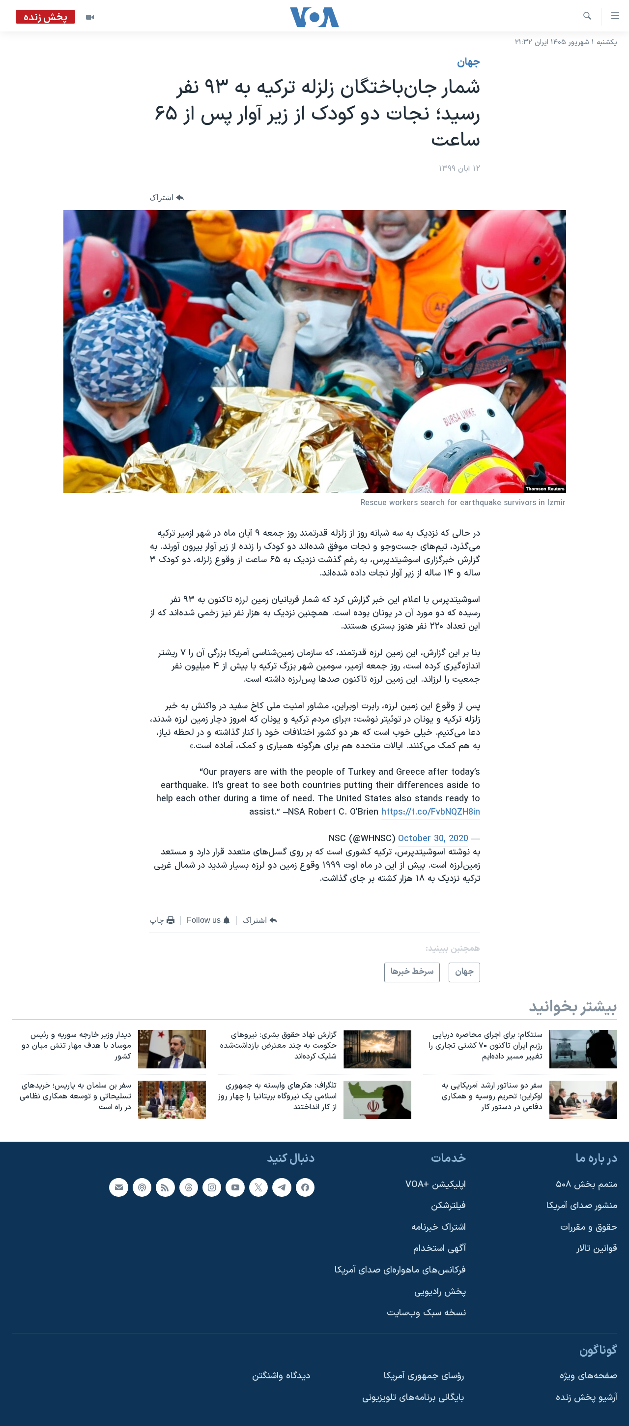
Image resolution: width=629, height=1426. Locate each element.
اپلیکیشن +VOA (435, 1184)
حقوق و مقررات (588, 1227)
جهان (468, 62)
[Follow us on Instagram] (211, 1187)
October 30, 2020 (433, 839)
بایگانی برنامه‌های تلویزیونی (413, 1397)
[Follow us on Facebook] (305, 1187)
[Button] (166, 197)
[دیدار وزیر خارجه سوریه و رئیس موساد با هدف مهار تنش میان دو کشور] (172, 1049)
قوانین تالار (596, 1248)
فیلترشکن (448, 1206)
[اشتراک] (118, 1187)
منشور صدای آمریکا (581, 1206)
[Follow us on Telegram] (281, 1187)
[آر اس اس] (165, 1187)
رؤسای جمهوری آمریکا (424, 1376)
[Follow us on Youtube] (235, 1187)
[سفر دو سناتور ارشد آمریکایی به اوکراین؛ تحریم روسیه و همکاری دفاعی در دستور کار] (583, 1100)
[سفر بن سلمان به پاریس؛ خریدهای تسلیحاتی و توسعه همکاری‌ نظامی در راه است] (172, 1100)
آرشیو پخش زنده (586, 1397)
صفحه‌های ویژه (588, 1376)
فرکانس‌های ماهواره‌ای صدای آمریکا (400, 1270)
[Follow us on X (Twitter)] (258, 1187)
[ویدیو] (90, 17)
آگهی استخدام (439, 1248)
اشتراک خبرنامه (438, 1227)
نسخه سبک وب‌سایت (426, 1313)
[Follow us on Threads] (188, 1187)
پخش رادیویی (440, 1291)
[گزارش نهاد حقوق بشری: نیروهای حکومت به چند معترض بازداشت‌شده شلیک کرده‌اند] (377, 1049)
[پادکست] (142, 1187)
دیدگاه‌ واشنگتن (281, 1376)
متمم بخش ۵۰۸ (586, 1184)
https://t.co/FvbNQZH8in (430, 812)
